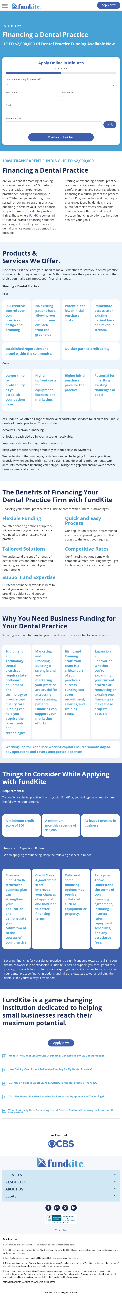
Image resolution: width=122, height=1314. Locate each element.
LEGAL (10, 1196)
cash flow (20, 443)
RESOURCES (15, 1182)
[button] (5, 6)
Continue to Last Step (61, 137)
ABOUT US (14, 1189)
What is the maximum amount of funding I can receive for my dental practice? (57, 1055)
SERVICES (13, 1175)
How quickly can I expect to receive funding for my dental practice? (50, 1069)
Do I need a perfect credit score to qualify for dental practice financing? (53, 1083)
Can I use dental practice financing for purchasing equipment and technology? (56, 1096)
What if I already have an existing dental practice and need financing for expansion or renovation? (61, 1111)
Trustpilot (61, 1230)
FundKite (35, 215)
